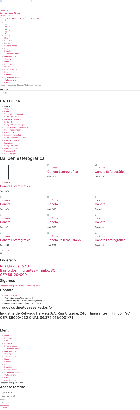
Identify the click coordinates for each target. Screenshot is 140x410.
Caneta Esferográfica (15, 186)
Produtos (8, 51)
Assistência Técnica (12, 54)
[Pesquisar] (2, 97)
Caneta (7, 182)
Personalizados (10, 46)
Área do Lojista (10, 356)
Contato (7, 59)
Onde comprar (10, 56)
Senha (2, 399)
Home (6, 38)
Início (2, 85)
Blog (6, 48)
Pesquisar (4, 89)
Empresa (8, 40)
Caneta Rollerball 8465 (64, 240)
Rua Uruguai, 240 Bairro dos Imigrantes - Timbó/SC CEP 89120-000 (27, 270)
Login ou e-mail (6, 392)
